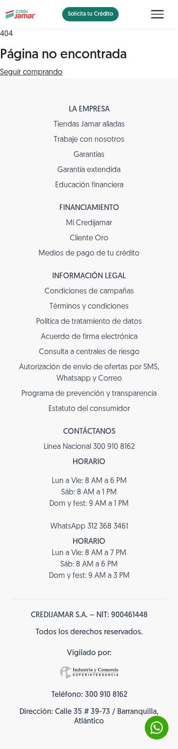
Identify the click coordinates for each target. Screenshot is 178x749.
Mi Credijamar (89, 223)
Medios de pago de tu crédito (89, 253)
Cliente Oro (89, 238)
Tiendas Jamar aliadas (89, 124)
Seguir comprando (31, 72)
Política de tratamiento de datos (89, 322)
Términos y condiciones (89, 307)
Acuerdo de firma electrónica (89, 337)
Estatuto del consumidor (89, 409)
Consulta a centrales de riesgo (89, 352)
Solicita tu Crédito (90, 14)
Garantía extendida (89, 170)
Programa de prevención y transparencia (89, 394)
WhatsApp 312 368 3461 (89, 526)
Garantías (89, 155)
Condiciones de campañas (89, 291)
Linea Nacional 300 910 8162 (89, 447)
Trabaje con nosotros (89, 140)
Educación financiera (89, 185)
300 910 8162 (106, 695)
